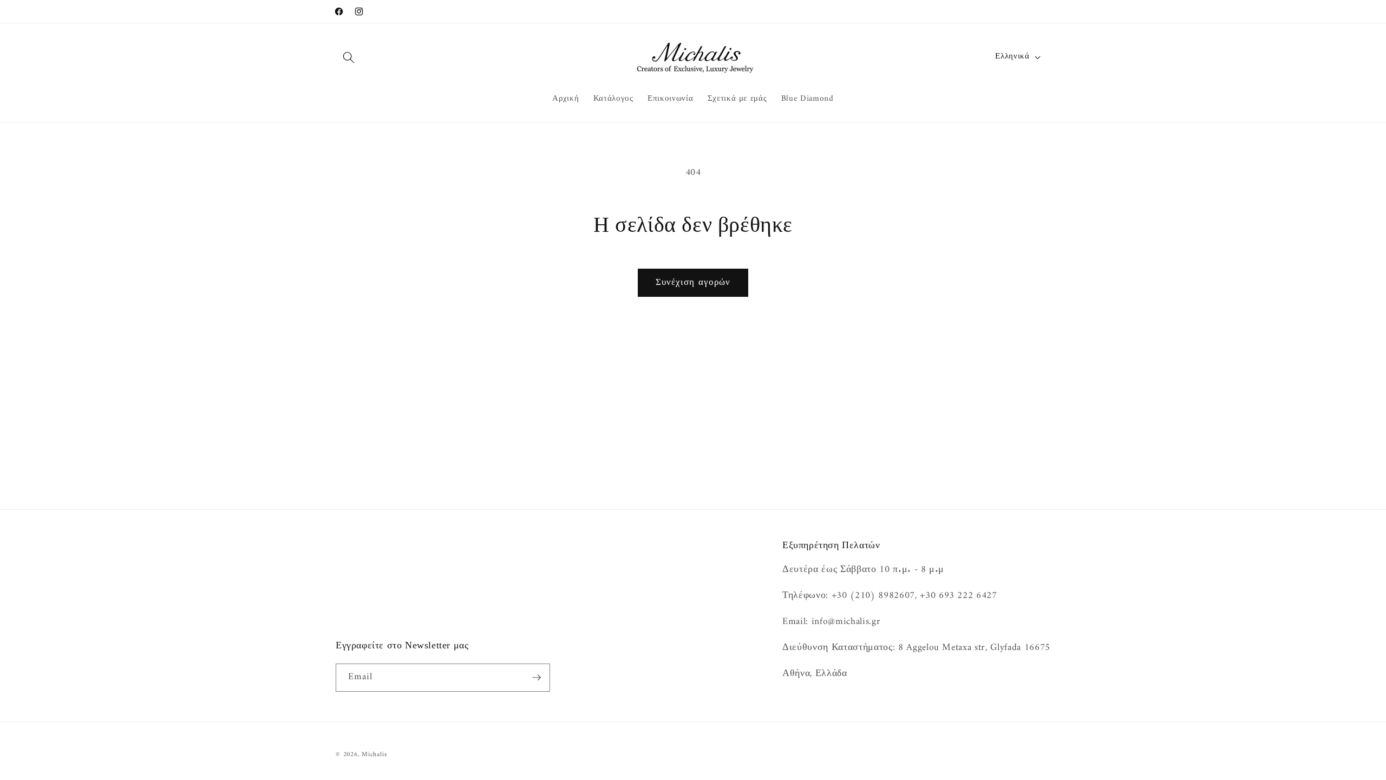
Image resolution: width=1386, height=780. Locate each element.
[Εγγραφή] (537, 678)
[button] (349, 57)
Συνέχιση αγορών (693, 282)
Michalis (374, 754)
